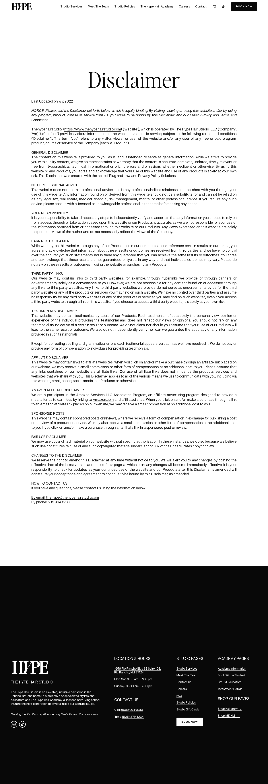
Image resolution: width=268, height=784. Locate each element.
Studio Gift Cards (187, 709)
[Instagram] (214, 7)
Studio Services (71, 6)
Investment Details (230, 689)
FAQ (179, 696)
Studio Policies (124, 6)
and (134, 176)
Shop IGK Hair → (229, 715)
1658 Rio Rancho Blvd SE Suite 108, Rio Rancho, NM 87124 (137, 670)
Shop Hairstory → (230, 709)
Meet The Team (98, 6)
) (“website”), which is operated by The (151, 129)
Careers (184, 6)
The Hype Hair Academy (157, 6)
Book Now (189, 722)
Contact (201, 6)
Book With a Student (231, 675)
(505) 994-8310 (132, 710)
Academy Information (232, 668)
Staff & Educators (229, 682)
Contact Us (183, 682)
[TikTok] (223, 7)
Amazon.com (103, 400)
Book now (244, 6)
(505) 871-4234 (133, 717)
